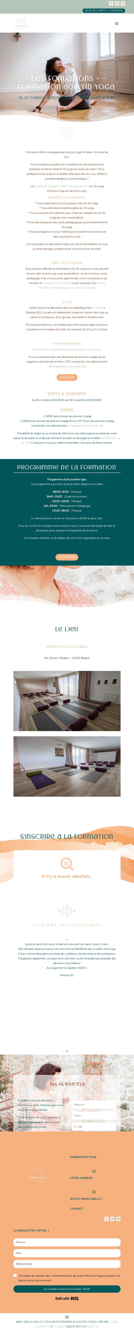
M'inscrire (66, 557)
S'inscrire (67, 377)
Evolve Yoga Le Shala (67, 647)
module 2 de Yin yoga (56, 283)
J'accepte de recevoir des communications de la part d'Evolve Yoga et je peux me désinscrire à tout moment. (69, 1278)
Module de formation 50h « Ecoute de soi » (61, 186)
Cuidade (59, 1326)
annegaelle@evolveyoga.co (67, 366)
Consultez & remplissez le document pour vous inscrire (67, 349)
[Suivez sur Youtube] (117, 3)
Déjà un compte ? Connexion (104, 10)
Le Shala (97, 307)
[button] (64, 1051)
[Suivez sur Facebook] (111, 3)
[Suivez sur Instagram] (123, 3)
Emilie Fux (93, 1326)
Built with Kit (67, 1298)
